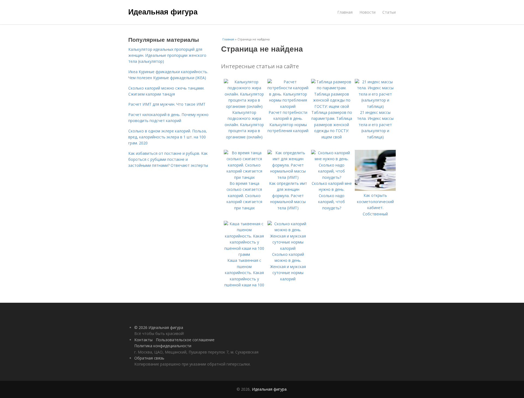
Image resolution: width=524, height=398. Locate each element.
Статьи (389, 12)
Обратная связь (149, 358)
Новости (367, 12)
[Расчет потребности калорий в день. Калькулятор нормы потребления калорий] (287, 106)
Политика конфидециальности (162, 345)
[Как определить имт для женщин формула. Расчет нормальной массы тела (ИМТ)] (287, 177)
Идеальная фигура (163, 11)
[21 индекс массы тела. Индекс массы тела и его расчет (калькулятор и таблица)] (375, 106)
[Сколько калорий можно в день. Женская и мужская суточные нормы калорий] (287, 248)
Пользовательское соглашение (185, 339)
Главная (345, 12)
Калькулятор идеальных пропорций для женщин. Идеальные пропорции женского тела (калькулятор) (167, 55)
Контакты (143, 339)
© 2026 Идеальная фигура (158, 327)
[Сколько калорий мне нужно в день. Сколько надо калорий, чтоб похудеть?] (331, 177)
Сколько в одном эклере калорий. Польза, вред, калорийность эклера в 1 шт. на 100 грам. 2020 (167, 137)
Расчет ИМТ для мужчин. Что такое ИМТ (167, 104)
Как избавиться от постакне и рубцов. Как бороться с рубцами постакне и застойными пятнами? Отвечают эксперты (168, 159)
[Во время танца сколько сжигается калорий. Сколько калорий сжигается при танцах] (244, 177)
